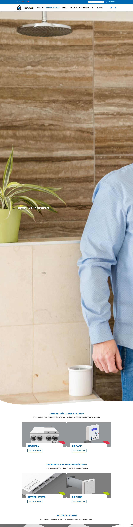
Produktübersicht (52, 7)
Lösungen (39, 7)
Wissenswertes (75, 7)
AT (26, 2)
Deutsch (19, 2)
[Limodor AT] (25, 7)
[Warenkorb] (111, 7)
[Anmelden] (115, 7)
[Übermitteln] (103, 2)
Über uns (86, 7)
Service (64, 7)
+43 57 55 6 (111, 2)
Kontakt (100, 7)
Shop (94, 7)
